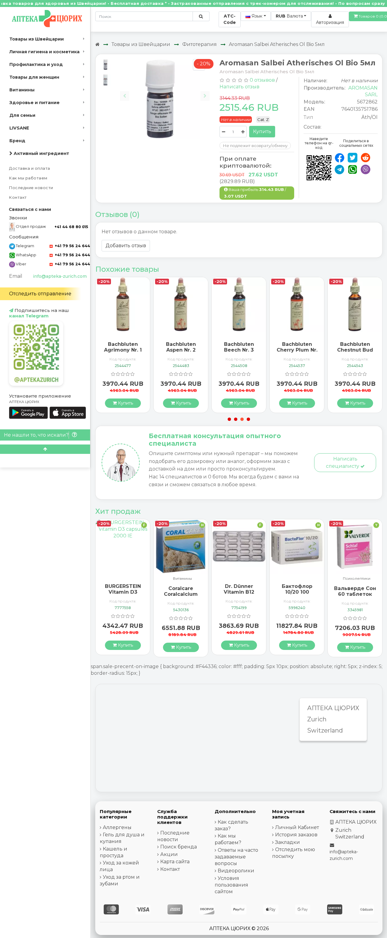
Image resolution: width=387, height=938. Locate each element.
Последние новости (31, 187)
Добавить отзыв (126, 245)
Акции (169, 854)
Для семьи (22, 115)
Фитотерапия (199, 44)
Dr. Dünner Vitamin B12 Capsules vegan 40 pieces (239, 595)
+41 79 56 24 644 (72, 246)
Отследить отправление (40, 294)
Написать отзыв (239, 87)
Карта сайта (175, 861)
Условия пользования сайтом (231, 884)
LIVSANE (19, 128)
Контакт (18, 197)
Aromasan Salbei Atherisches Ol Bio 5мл (277, 44)
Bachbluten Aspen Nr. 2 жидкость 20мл (181, 350)
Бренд (17, 140)
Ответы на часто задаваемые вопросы (236, 856)
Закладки (287, 842)
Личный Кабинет (297, 827)
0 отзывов (262, 80)
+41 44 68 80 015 (71, 227)
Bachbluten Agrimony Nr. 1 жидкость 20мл (123, 350)
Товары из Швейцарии (36, 39)
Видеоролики (236, 871)
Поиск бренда (178, 847)
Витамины (21, 90)
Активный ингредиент (40, 153)
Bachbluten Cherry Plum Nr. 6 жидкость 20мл (297, 353)
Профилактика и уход (36, 64)
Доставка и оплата (29, 168)
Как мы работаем (28, 178)
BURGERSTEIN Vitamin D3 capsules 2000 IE (122, 595)
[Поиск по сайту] (201, 16)
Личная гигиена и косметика (44, 51)
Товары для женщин (34, 77)
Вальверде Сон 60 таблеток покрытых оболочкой (355, 597)
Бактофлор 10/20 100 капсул (297, 592)
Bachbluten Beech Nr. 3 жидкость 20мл (239, 350)
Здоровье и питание (34, 102)
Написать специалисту (343, 462)
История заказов (296, 835)
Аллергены (117, 827)
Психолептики (356, 579)
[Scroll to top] (45, 449)
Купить (262, 131)
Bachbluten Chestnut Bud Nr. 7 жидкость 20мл (355, 353)
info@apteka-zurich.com (60, 276)
